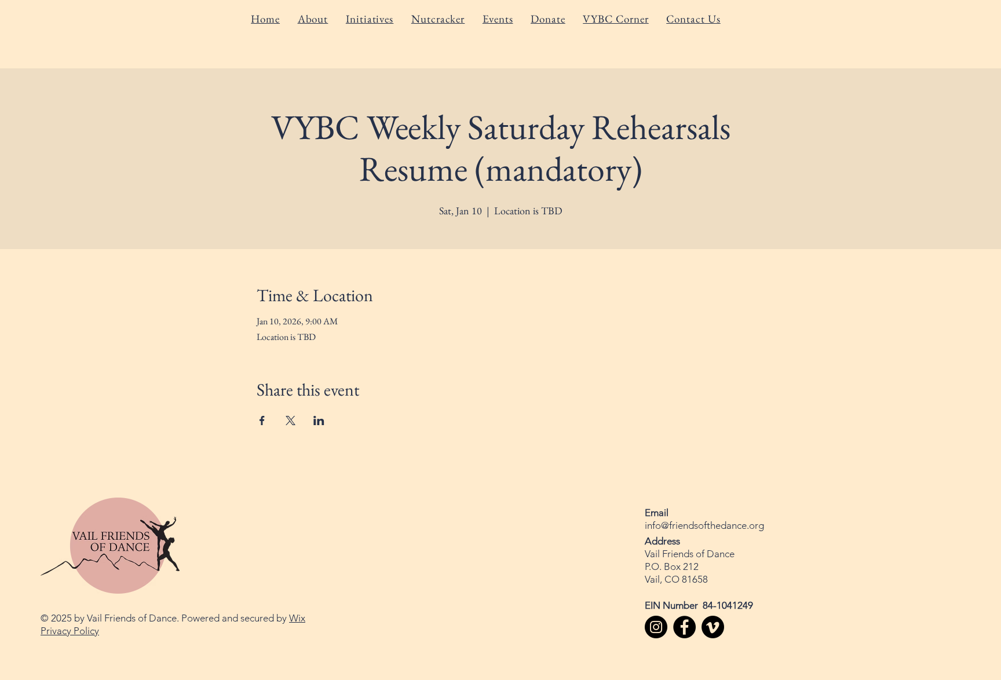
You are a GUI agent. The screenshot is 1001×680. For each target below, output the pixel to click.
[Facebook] (684, 627)
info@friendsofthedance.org (704, 525)
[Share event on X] (290, 420)
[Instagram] (656, 627)
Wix (297, 618)
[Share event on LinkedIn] (318, 420)
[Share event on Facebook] (262, 420)
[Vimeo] (713, 627)
